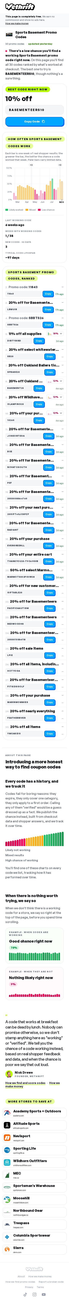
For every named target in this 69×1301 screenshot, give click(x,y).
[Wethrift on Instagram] (34, 1294)
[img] (34, 185)
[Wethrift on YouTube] (43, 1294)
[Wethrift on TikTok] (25, 1294)
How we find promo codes (20, 1281)
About (21, 1276)
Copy (48, 293)
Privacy (29, 1287)
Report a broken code (51, 1281)
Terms (40, 1287)
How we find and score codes (25, 1083)
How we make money (17, 23)
